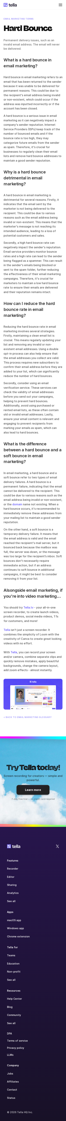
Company (13, 1065)
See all (11, 901)
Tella (7, 630)
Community (14, 1014)
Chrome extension (18, 936)
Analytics (13, 892)
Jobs (10, 1073)
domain (17, 504)
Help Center (14, 998)
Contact (12, 1089)
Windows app (15, 928)
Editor (10, 876)
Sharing (12, 884)
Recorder (12, 868)
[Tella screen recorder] (33, 694)
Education (13, 963)
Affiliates (13, 1081)
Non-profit (13, 971)
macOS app (14, 920)
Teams (11, 955)
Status (11, 1097)
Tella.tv (28, 607)
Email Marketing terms (19, 18)
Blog (9, 1006)
